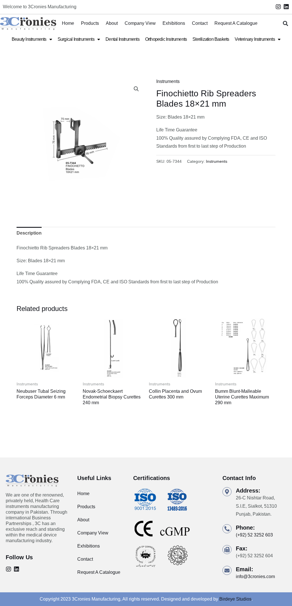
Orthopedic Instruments (166, 39)
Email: (244, 569)
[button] (285, 23)
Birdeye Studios (235, 599)
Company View (140, 23)
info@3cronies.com (255, 576)
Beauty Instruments (29, 39)
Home (68, 23)
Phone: (245, 527)
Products (90, 23)
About (112, 23)
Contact (200, 23)
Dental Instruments (122, 39)
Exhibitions (174, 23)
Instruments (168, 81)
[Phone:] (227, 528)
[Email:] (227, 570)
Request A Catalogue (235, 23)
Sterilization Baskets (210, 39)
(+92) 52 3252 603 (254, 534)
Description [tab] (29, 233)
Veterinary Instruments (255, 39)
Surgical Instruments (76, 39)
